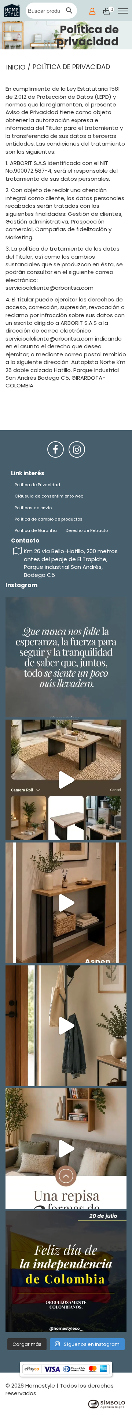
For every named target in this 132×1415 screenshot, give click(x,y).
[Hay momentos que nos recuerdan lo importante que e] (66, 657)
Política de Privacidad (37, 485)
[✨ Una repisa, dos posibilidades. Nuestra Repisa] (66, 1148)
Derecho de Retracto (87, 530)
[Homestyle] (12, 10)
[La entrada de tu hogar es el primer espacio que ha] (66, 902)
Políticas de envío (33, 508)
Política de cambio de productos (48, 519)
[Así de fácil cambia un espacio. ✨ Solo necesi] (66, 1025)
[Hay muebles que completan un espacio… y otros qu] (66, 780)
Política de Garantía (36, 530)
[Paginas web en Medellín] (106, 1403)
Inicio (15, 67)
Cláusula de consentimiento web (49, 496)
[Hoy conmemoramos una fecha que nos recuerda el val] (66, 1271)
